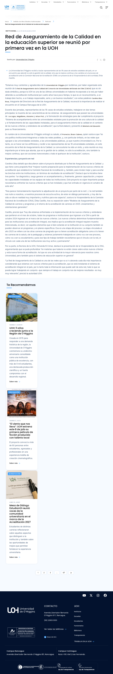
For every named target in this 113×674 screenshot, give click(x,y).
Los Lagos (12, 116)
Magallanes (21, 116)
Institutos (33, 2)
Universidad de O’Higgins (55, 85)
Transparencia (100, 2)
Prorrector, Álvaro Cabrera (72, 134)
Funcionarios (72, 2)
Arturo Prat (40, 116)
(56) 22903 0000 (50, 620)
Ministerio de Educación (91, 126)
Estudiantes (58, 2)
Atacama (29, 116)
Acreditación (15, 474)
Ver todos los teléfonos (54, 629)
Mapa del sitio (51, 637)
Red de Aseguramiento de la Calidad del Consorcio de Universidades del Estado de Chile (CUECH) (54, 89)
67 (64, 573)
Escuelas (44, 2)
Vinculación (14, 392)
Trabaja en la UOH (83, 641)
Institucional (11, 31)
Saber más (13, 381)
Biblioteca (86, 2)
